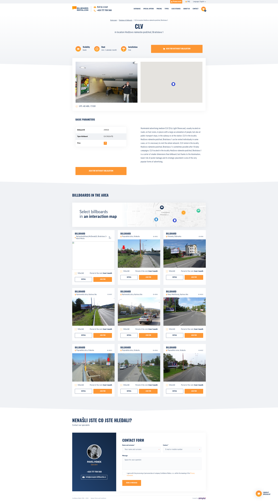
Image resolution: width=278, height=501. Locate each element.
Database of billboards (125, 20)
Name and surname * (128, 445)
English (202, 2)
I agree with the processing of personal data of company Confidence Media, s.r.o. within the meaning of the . (161, 474)
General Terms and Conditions (98, 498)
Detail (83, 279)
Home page (113, 20)
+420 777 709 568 (94, 472)
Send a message (131, 483)
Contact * (166, 445)
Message (125, 456)
